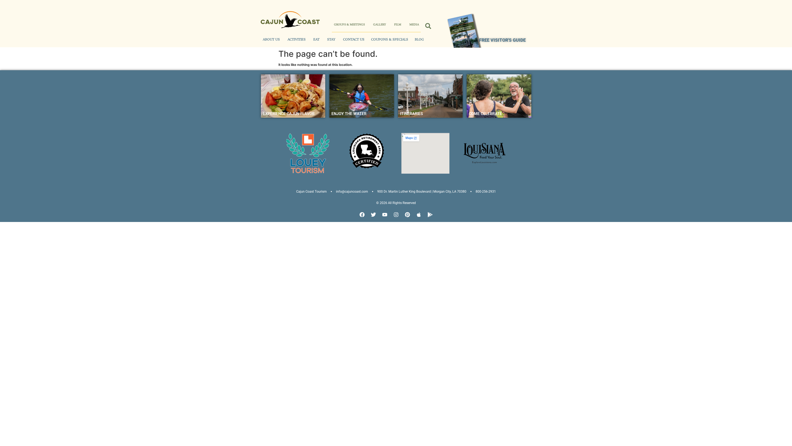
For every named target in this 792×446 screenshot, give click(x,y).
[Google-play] (430, 215)
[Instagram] (396, 215)
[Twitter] (373, 215)
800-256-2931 (486, 191)
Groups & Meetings (349, 25)
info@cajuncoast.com (352, 191)
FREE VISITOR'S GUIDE (502, 40)
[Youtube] (385, 215)
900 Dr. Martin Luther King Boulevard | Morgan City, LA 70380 (421, 191)
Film (397, 25)
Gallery (379, 25)
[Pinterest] (407, 215)
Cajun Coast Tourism (311, 191)
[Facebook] (362, 215)
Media (414, 25)
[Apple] (419, 215)
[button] (428, 26)
